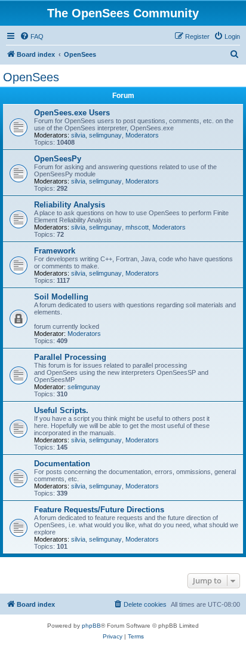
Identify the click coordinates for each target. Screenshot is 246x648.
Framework (54, 250)
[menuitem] (32, 36)
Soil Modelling (61, 296)
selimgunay (105, 135)
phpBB (91, 625)
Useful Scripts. (61, 410)
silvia (78, 135)
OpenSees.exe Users (72, 112)
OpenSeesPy (57, 158)
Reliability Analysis (69, 204)
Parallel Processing (70, 357)
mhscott (137, 227)
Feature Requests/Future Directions (99, 509)
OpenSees (31, 77)
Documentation (62, 463)
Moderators (142, 135)
